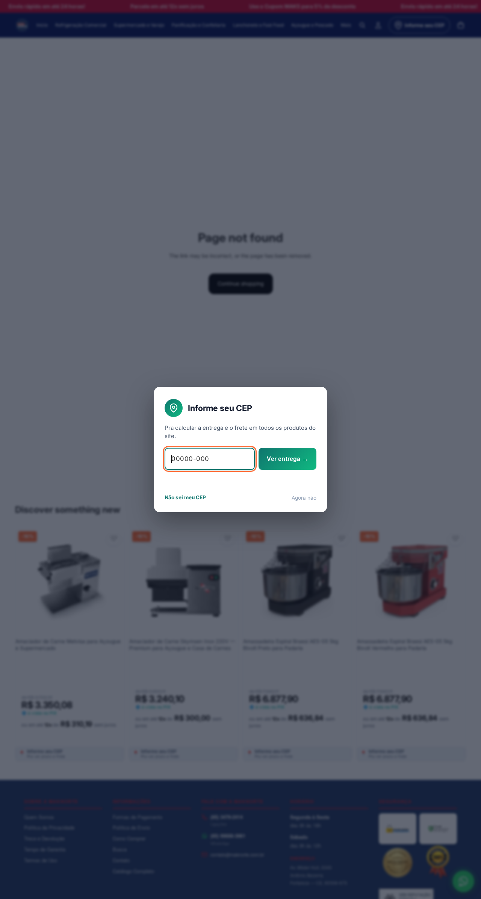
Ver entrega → (287, 459)
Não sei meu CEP (185, 497)
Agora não (304, 498)
